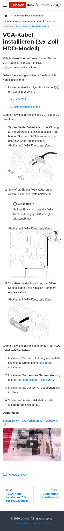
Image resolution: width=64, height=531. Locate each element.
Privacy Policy (23, 523)
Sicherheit (20, 99)
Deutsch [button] (44, 5)
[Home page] (6, 15)
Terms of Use (42, 523)
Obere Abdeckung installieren (34, 379)
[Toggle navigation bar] (5, 5)
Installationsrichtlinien (27, 106)
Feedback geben (17, 475)
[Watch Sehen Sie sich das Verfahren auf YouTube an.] (32, 444)
